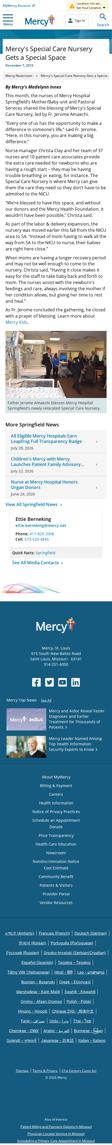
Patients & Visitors (56, 885)
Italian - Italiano (91, 1040)
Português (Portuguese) (72, 943)
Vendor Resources (56, 902)
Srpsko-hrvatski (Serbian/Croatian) (75, 952)
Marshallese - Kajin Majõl (38, 991)
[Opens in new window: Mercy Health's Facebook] (36, 682)
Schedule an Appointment (56, 820)
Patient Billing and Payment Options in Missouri (56, 1127)
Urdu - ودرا (59, 1021)
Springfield (45, 552)
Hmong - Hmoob (32, 1011)
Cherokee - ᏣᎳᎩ (24, 1030)
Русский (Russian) (22, 952)
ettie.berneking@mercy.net (40, 525)
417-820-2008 (42, 533)
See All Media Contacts (36, 563)
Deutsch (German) (90, 933)
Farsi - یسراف (33, 1021)
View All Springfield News (32, 504)
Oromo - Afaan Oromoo (41, 1001)
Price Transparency (56, 835)
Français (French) (54, 933)
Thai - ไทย (82, 1021)
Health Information (56, 802)
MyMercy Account (17, 5)
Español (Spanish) (37, 962)
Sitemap (22, 1070)
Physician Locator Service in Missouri (56, 1134)
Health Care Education (56, 844)
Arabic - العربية (56, 1030)
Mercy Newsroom (18, 75)
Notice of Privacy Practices (56, 811)
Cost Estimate (56, 867)
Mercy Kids (16, 322)
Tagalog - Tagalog (74, 962)
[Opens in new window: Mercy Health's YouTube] (62, 682)
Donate (56, 826)
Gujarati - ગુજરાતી (21, 1040)
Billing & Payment (56, 785)
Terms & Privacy (45, 1070)
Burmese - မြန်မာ (88, 1030)
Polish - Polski (79, 1001)
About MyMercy (56, 776)
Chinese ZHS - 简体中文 (73, 1011)
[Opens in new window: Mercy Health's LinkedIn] (75, 682)
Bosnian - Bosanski (38, 982)
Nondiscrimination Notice (56, 861)
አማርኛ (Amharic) (19, 933)
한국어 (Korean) (32, 943)
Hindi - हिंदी (63, 972)
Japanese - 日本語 (57, 1040)
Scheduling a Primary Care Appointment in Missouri (56, 1141)
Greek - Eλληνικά (75, 982)
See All (46, 700)
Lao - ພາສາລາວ (90, 972)
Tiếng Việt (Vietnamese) (28, 972)
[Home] (40, 20)
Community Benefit (56, 876)
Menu (8, 24)
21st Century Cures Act (79, 1070)
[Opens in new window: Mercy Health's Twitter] (49, 682)
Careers (56, 794)
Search (103, 24)
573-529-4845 (36, 539)
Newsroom (56, 852)
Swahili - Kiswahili (79, 991)
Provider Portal (56, 893)
